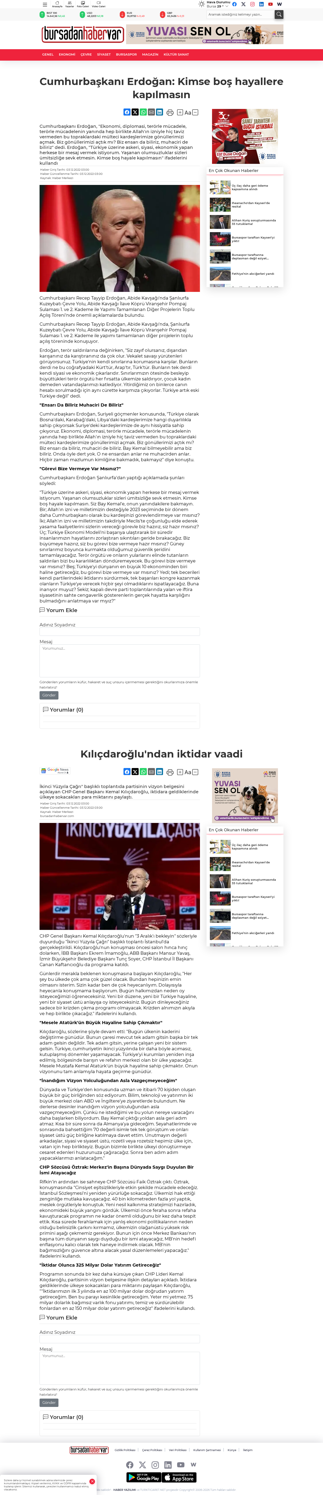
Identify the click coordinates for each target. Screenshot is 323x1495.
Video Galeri (98, 6)
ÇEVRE (86, 54)
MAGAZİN (150, 54)
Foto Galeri (83, 6)
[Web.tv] (279, 4)
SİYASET (104, 54)
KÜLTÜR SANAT (176, 54)
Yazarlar (69, 6)
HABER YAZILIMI (124, 1489)
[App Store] (179, 1477)
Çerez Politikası (152, 1450)
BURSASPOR (126, 54)
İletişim (248, 1450)
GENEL (48, 54)
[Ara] (279, 14)
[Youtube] (270, 4)
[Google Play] (144, 1477)
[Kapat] (92, 1481)
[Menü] (45, 4)
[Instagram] (252, 4)
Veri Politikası (178, 1450)
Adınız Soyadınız (57, 624)
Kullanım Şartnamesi (207, 1450)
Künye (232, 1450)
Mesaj (46, 641)
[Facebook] (234, 4)
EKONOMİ (67, 54)
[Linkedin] (261, 4)
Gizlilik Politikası (125, 1450)
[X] (243, 4)
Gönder (49, 695)
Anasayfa (57, 6)
